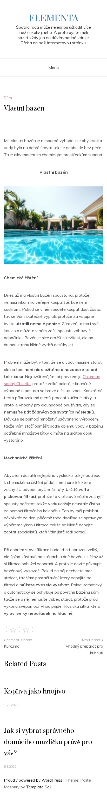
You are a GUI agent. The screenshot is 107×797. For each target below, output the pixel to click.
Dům (8, 97)
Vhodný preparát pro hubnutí (84, 649)
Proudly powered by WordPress (33, 780)
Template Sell (38, 786)
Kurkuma (11, 646)
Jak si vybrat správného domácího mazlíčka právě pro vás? (48, 742)
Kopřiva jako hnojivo (34, 691)
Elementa (53, 19)
